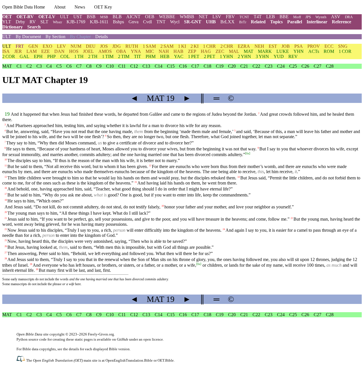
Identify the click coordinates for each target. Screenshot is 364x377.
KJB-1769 (76, 21)
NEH (259, 46)
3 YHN (262, 56)
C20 (232, 66)
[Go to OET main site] (21, 360)
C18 (207, 66)
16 (6, 188)
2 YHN (244, 56)
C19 (220, 66)
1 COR (345, 51)
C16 (183, 66)
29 (31, 264)
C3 (39, 66)
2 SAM (166, 46)
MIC (150, 51)
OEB (149, 16)
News (80, 7)
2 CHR (226, 46)
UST (77, 16)
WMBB (187, 16)
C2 (29, 66)
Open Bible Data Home (23, 7)
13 (6, 176)
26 (6, 246)
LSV (216, 16)
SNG (343, 46)
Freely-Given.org (101, 334)
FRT (20, 46)
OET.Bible (166, 360)
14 (238, 176)
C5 (59, 66)
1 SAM (149, 46)
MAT (248, 51)
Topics (276, 21)
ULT (64, 16)
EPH (38, 56)
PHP (51, 56)
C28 (330, 66)
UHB (211, 21)
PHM (151, 56)
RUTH (131, 46)
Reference (341, 21)
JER (18, 51)
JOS (104, 46)
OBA (121, 51)
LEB (270, 16)
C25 (293, 66)
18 (6, 200)
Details (101, 36)
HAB (178, 51)
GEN (33, 46)
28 (6, 258)
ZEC (220, 51)
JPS (308, 17)
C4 (49, 66)
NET (203, 16)
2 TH (93, 56)
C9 (99, 66)
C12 (134, 66)
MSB (104, 17)
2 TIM (123, 56)
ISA (6, 51)
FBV (230, 16)
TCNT (244, 17)
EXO (47, 46)
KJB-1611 (99, 21)
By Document (28, 36)
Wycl (174, 21)
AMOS (105, 51)
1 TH (79, 56)
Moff (297, 17)
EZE (45, 51)
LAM (31, 51)
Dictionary (12, 26)
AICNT (133, 16)
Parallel (294, 21)
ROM (329, 51)
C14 (158, 66)
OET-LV (46, 16)
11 (6, 165)
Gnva (133, 21)
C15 (171, 66)
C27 (317, 66)
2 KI (194, 46)
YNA (136, 51)
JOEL (88, 51)
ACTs (313, 51)
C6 (69, 66)
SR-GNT (192, 21)
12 (150, 165)
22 (292, 218)
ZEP (192, 51)
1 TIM (107, 56)
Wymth (320, 17)
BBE (284, 16)
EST (273, 46)
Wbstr (57, 22)
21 (6, 218)
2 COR (8, 56)
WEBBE (167, 16)
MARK (265, 51)
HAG (206, 51)
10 (6, 159)
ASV (335, 16)
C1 (19, 66)
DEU (91, 46)
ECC (329, 46)
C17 (195, 66)
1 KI (182, 46)
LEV (61, 46)
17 (6, 194)
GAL (24, 56)
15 (136, 182)
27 (6, 252)
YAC (178, 56)
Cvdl (147, 21)
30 (37, 269)
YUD (279, 56)
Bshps (118, 21)
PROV (313, 46)
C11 (122, 66)
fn (247, 153)
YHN (298, 51)
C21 (244, 66)
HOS (73, 51)
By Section (55, 36)
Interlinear (317, 21)
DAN (59, 51)
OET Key (103, 7)
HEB (164, 56)
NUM (76, 46)
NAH (164, 51)
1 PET (193, 56)
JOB (286, 46)
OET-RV (25, 16)
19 (7, 114)
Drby (20, 21)
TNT (161, 21)
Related (258, 21)
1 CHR (209, 46)
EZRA (244, 46)
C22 (256, 66)
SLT (44, 21)
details (74, 349)
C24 (281, 66)
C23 (268, 66)
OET (7, 16)
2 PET (209, 56)
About (59, 7)
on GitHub (120, 339)
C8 (89, 66)
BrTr (242, 22)
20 (6, 212)
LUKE (282, 51)
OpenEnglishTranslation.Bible (129, 360)
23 (6, 229)
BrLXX (227, 21)
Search (34, 26)
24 (224, 229)
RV (33, 21)
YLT (6, 21)
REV (293, 56)
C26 (305, 66)
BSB (91, 16)
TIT (137, 56)
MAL (234, 51)
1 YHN (226, 56)
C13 (146, 66)
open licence (153, 339)
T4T (258, 16)
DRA (349, 17)
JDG (116, 46)
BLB (117, 16)
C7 (79, 66)
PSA (298, 46)
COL (65, 56)
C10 (110, 66)
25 (6, 240)
